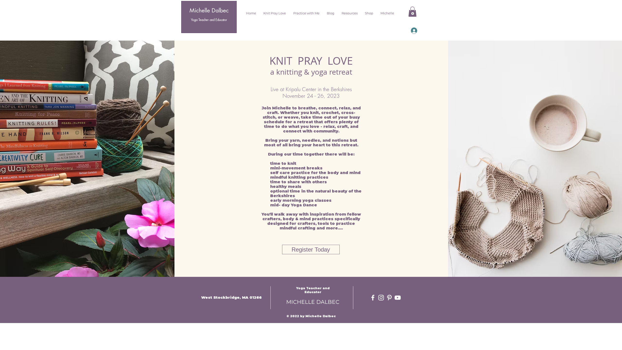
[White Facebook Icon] (373, 297)
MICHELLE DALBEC (312, 302)
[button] (275, 13)
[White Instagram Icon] (381, 297)
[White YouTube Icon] (397, 297)
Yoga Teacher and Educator (209, 20)
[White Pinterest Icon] (389, 297)
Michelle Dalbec (209, 10)
